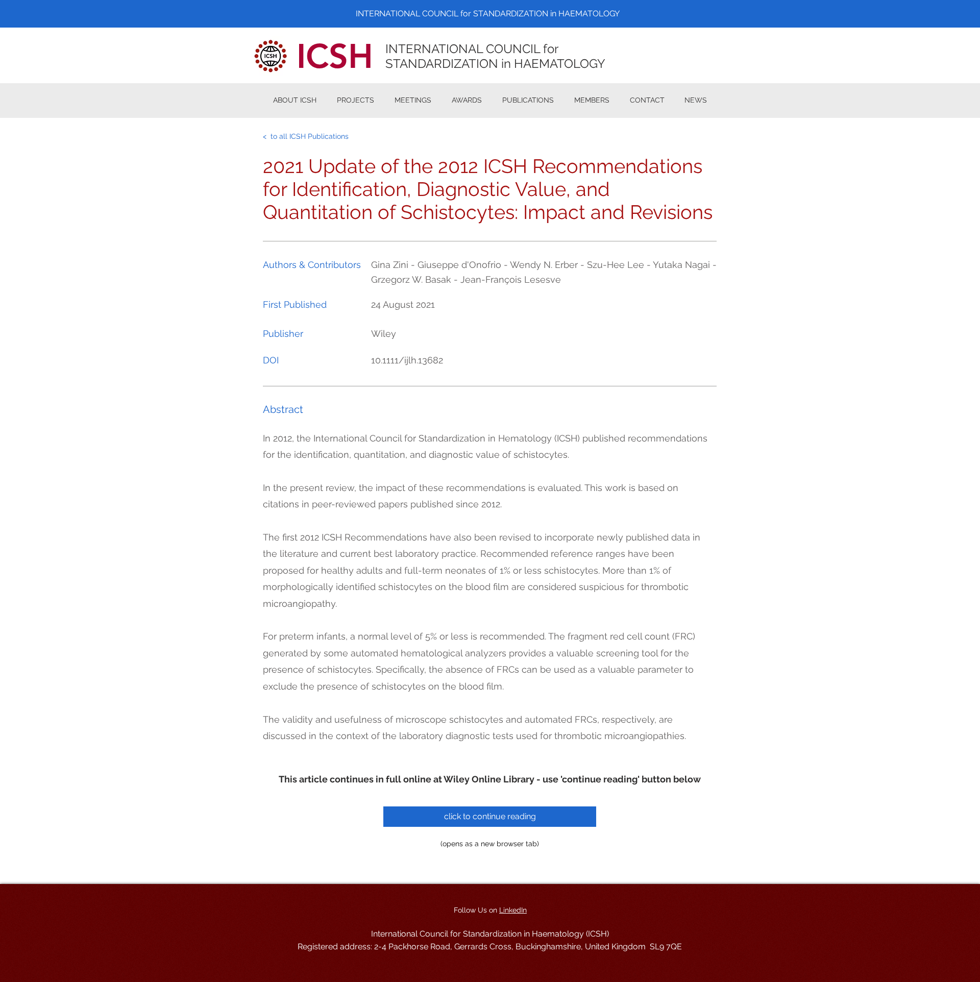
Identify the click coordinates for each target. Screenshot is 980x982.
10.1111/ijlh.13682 (407, 360)
